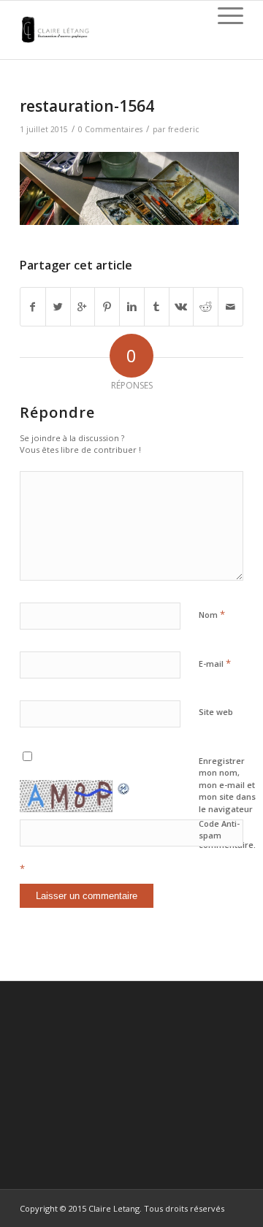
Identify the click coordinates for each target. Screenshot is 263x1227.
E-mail (215, 663)
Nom (212, 614)
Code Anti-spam (219, 829)
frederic (183, 129)
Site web (216, 711)
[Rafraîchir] (124, 787)
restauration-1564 (87, 106)
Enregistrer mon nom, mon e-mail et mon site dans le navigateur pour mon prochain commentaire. (227, 803)
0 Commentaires (110, 129)
